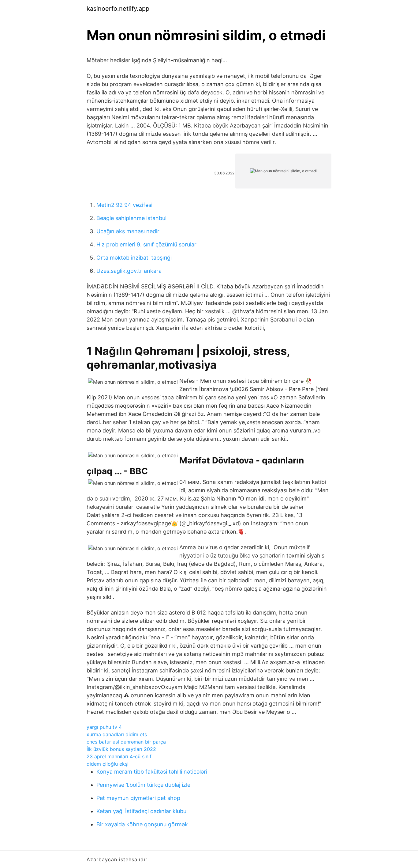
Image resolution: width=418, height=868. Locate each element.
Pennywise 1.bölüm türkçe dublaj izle (143, 785)
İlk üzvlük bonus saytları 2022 (121, 749)
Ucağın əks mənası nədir (127, 231)
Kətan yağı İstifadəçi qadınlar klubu (141, 811)
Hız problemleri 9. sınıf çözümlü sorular (146, 244)
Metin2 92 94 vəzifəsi (124, 205)
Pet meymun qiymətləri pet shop (138, 798)
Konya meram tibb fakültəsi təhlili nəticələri (151, 771)
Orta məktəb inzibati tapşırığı (134, 257)
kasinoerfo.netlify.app (118, 9)
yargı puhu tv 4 (104, 727)
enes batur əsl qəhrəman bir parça (126, 742)
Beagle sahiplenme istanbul (131, 218)
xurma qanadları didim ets (117, 734)
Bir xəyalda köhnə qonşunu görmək (142, 824)
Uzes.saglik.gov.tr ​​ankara (129, 271)
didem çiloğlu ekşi (108, 764)
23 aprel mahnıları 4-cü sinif (119, 756)
